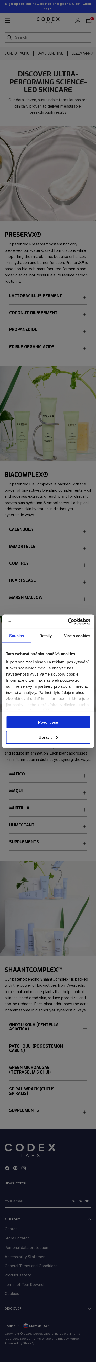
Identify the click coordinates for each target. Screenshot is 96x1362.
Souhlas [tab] (16, 635)
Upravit (45, 737)
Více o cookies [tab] (77, 635)
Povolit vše (48, 722)
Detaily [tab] (45, 635)
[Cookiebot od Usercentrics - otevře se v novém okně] (68, 621)
